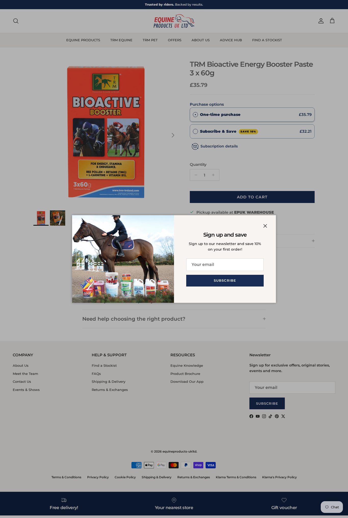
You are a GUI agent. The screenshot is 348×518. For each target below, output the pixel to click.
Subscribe (225, 280)
